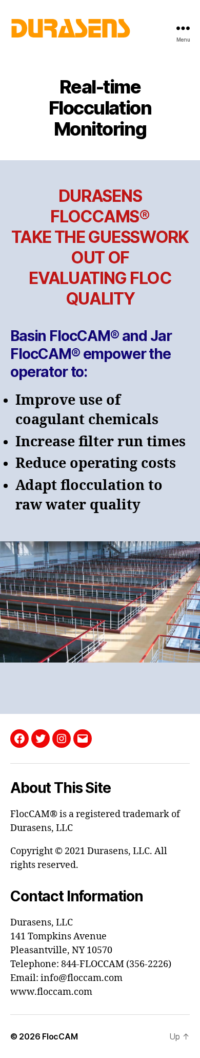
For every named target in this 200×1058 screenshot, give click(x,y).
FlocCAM (59, 1036)
